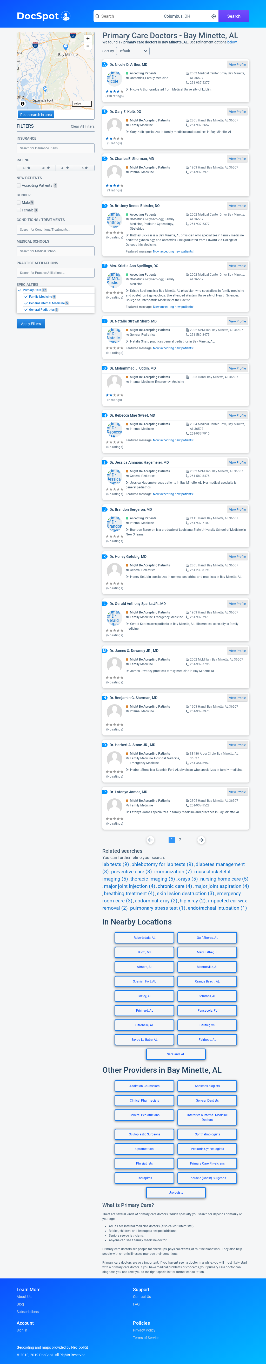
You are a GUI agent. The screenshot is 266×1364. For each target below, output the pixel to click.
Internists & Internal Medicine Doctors (207, 1117)
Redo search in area (36, 115)
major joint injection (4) (129, 886)
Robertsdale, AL (144, 938)
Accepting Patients (39, 185)
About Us (24, 1297)
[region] (55, 70)
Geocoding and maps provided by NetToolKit (52, 1347)
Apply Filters (31, 324)
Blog (20, 1304)
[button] (133, 51)
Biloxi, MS (144, 952)
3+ (44, 168)
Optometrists (144, 1149)
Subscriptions (28, 1312)
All (24, 168)
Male (27, 203)
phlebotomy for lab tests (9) (162, 864)
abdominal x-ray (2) (156, 901)
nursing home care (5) (224, 879)
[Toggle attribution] (22, 104)
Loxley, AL (144, 996)
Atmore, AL (144, 967)
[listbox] (56, 300)
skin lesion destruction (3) (185, 893)
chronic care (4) (175, 886)
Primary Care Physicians (207, 1163)
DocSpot (38, 15)
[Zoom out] (88, 46)
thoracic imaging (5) (152, 879)
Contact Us (142, 1297)
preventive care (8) (131, 872)
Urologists (176, 1192)
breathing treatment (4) (129, 893)
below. (232, 42)
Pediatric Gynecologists (207, 1149)
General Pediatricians (144, 1115)
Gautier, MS (207, 1025)
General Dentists (207, 1100)
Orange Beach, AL (207, 981)
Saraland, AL (176, 1054)
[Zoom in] (88, 38)
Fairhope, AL (207, 1040)
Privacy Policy (144, 1330)
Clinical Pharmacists (144, 1100)
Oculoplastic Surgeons (144, 1134)
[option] (59, 290)
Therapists (144, 1178)
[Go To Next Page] (201, 840)
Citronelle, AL (144, 1025)
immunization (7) (173, 872)
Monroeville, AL (207, 967)
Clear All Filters (83, 126)
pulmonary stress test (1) (157, 908)
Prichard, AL (144, 1010)
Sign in (22, 1330)
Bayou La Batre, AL (144, 1040)
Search (234, 16)
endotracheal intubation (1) (217, 908)
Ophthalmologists (207, 1134)
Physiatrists (144, 1163)
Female (29, 210)
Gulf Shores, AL (207, 938)
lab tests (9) (115, 864)
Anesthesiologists (207, 1086)
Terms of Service (146, 1338)
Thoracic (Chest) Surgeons (207, 1178)
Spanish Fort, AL (144, 981)
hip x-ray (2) (193, 901)
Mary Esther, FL (207, 952)
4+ (63, 168)
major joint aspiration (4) (222, 886)
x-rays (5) (187, 879)
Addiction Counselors (144, 1086)
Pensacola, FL (207, 1010)
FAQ (136, 1304)
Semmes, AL (207, 996)
